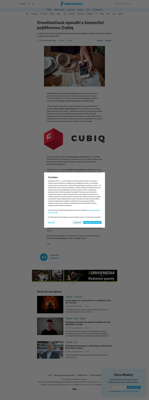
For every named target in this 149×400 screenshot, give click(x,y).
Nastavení (51, 222)
